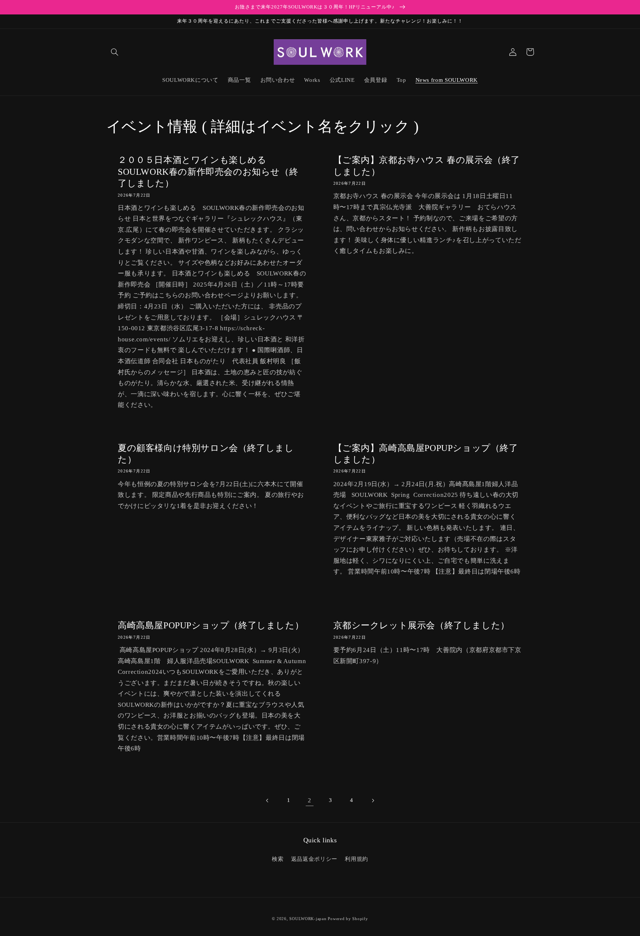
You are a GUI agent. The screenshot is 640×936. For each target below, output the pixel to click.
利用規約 (356, 859)
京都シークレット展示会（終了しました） (421, 625)
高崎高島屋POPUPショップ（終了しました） (211, 625)
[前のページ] (267, 800)
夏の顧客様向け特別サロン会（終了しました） (206, 453)
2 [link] (309, 800)
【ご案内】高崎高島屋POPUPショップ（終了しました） (425, 453)
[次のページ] (372, 800)
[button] (114, 51)
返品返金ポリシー (314, 859)
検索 (277, 859)
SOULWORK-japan (307, 919)
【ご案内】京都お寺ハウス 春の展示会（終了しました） (426, 165)
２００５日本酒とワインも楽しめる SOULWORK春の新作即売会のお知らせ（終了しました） (208, 171)
